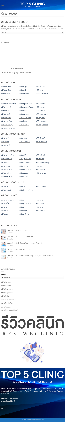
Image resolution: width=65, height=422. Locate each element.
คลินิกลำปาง (40, 86)
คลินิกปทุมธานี (6, 107)
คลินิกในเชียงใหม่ (7, 303)
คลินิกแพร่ (22, 90)
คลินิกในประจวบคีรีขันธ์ (9, 310)
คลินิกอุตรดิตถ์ (6, 90)
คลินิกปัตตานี (40, 210)
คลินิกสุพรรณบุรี (7, 125)
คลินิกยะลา (5, 214)
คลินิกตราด (5, 142)
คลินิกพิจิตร (23, 121)
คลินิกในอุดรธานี (7, 293)
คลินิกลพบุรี (5, 110)
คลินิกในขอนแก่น (7, 289)
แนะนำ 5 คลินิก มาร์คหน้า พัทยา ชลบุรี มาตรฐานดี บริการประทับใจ (30, 255)
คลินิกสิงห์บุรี (23, 110)
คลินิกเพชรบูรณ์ (41, 121)
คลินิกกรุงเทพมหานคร (9, 103)
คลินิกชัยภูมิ (5, 162)
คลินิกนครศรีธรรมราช (8, 200)
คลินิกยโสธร (40, 159)
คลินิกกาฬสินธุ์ (6, 173)
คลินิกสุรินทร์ (40, 155)
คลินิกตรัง (4, 210)
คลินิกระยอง (23, 138)
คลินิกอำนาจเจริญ (25, 162)
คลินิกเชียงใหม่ (6, 86)
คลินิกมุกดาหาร (6, 176)
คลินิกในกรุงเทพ (7, 282)
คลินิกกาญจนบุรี (41, 186)
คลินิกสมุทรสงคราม (8, 128)
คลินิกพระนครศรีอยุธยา (27, 107)
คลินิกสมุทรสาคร (42, 125)
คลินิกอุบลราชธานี (25, 159)
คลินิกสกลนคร (24, 173)
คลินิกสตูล (39, 207)
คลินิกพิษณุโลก (6, 121)
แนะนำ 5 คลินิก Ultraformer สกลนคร (20, 237)
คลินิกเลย (39, 166)
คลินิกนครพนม (41, 173)
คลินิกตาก (4, 186)
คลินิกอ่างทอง (40, 107)
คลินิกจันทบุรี (40, 138)
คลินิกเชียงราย (24, 93)
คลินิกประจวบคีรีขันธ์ (26, 190)
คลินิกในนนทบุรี (6, 307)
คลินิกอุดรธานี (23, 166)
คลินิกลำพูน (23, 86)
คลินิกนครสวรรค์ (42, 114)
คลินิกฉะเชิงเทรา (24, 142)
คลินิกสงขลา (23, 207)
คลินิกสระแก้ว (6, 145)
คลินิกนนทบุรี (40, 103)
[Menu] (2, 5)
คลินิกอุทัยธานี (6, 118)
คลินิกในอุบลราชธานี (8, 300)
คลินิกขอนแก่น (6, 166)
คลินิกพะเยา (5, 93)
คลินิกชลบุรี (5, 138)
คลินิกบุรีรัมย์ (23, 155)
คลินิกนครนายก (24, 114)
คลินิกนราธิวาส (24, 214)
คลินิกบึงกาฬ (23, 176)
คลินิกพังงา (40, 200)
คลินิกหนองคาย (6, 169)
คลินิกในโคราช (6, 296)
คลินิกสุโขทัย (40, 118)
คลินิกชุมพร (5, 207)
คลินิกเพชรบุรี (6, 190)
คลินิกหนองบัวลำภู (42, 162)
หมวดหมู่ (3, 274)
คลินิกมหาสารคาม (25, 169)
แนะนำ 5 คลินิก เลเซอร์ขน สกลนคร (19, 249)
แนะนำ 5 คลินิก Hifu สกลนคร (17, 230)
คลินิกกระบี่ (22, 200)
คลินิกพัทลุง (23, 210)
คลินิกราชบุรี (23, 186)
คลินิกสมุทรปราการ (25, 103)
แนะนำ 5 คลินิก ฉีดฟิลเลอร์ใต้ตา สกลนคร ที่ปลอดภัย (25, 243)
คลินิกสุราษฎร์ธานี (25, 203)
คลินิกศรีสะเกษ (6, 159)
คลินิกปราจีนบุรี (41, 142)
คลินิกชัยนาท (40, 110)
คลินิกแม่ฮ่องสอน (42, 93)
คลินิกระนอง (40, 203)
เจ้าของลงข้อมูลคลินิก (10, 398)
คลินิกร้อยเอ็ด (40, 169)
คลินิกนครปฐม (24, 125)
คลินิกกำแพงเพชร (25, 118)
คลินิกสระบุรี (5, 114)
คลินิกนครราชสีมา (7, 155)
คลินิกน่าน (39, 90)
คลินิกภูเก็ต (5, 203)
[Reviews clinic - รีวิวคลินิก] (32, 5)
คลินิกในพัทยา (6, 285)
